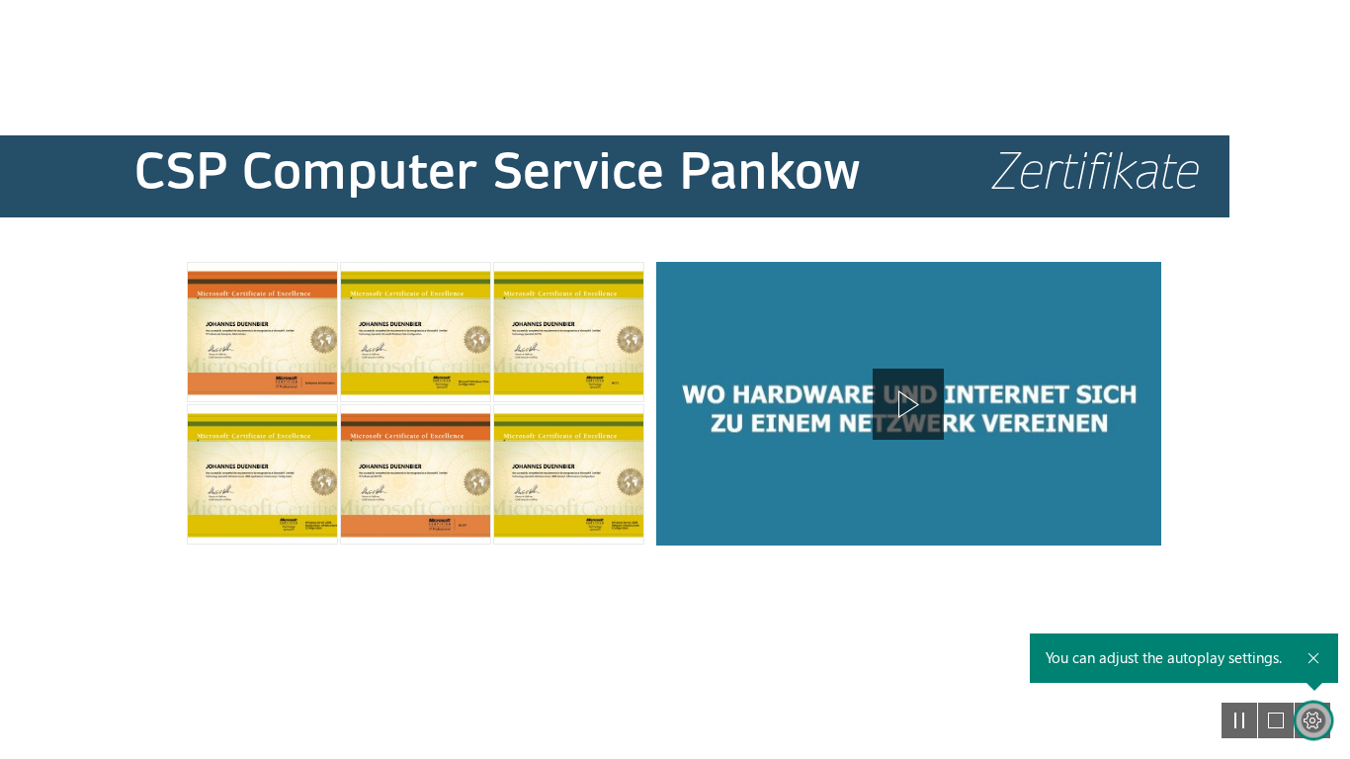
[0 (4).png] (568, 332)
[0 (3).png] (415, 332)
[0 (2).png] (262, 332)
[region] (908, 404)
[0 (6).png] (415, 474)
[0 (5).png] (262, 474)
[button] (908, 404)
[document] (675, 379)
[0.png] (568, 474)
